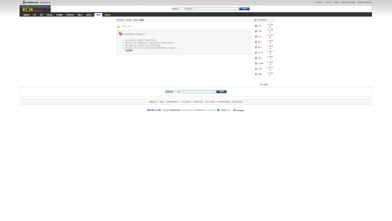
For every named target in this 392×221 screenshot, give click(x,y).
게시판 (328, 2)
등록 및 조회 (237, 102)
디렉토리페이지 (172, 102)
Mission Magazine (365, 2)
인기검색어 (186, 102)
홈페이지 (153, 102)
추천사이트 (198, 102)
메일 (336, 2)
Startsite (319, 2)
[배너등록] (264, 84)
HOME (129, 20)
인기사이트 (210, 102)
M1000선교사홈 (348, 2)
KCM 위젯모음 (224, 102)
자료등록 (128, 50)
